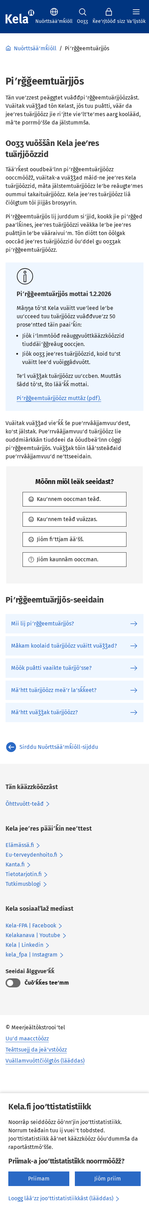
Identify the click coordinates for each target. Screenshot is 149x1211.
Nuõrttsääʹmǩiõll (35, 48)
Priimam (39, 1178)
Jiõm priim (107, 1178)
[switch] (13, 982)
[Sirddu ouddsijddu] (20, 16)
